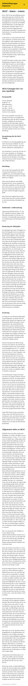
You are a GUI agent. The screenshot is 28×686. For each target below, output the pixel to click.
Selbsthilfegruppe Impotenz (9, 4)
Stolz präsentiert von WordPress (9, 684)
